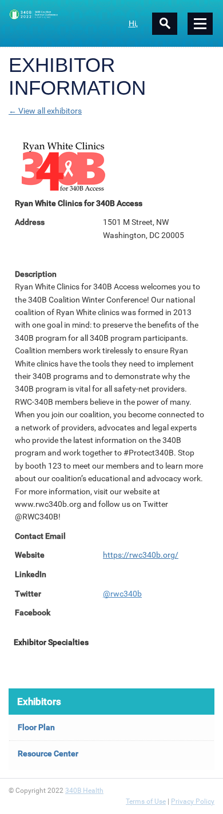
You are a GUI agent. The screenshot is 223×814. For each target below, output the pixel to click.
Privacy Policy (192, 801)
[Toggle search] (164, 24)
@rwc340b (122, 593)
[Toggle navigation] (200, 24)
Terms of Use (146, 801)
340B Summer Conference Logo (60, 14)
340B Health (84, 791)
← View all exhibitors (45, 110)
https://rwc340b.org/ (140, 554)
